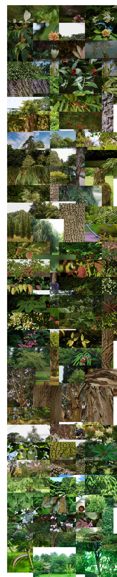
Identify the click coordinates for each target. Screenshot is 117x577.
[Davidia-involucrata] (28, 443)
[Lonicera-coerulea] (54, 77)
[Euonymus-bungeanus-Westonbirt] (80, 367)
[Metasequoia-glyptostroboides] (28, 479)
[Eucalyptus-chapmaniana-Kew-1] (73, 384)
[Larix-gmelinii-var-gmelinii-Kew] (28, 115)
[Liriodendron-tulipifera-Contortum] (54, 94)
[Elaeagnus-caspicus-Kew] (28, 426)
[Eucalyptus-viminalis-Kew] (21, 369)
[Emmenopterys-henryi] (28, 408)
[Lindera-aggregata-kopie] (99, 496)
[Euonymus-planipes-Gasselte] (80, 243)
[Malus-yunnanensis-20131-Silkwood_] (54, 6)
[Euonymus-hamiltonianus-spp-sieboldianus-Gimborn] (28, 331)
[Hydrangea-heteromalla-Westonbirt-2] (54, 291)
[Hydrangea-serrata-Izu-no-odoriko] (80, 513)
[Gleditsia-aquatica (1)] (28, 541)
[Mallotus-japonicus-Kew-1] (54, 24)
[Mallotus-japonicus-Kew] (21, 24)
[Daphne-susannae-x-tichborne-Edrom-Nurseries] (80, 458)
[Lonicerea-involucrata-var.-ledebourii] (80, 60)
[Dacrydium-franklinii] (28, 461)
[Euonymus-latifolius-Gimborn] (80, 314)
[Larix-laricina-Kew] (80, 113)
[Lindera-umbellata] (80, 95)
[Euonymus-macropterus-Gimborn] (54, 309)
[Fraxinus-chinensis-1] (80, 476)
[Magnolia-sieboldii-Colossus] (80, 496)
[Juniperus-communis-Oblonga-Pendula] (80, 187)
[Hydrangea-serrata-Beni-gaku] (54, 515)
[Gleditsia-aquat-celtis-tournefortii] (54, 548)
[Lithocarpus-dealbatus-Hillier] (80, 77)
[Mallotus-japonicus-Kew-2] (80, 24)
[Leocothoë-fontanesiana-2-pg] (54, 112)
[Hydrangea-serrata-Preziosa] (28, 509)
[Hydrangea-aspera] (54, 533)
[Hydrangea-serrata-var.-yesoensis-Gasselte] (54, 273)
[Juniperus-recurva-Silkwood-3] (28, 151)
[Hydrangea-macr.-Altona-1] (80, 528)
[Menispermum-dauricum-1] (28, 494)
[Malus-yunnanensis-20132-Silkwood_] (28, 6)
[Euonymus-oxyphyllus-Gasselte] (28, 278)
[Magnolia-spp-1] (80, 41)
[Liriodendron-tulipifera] (28, 80)
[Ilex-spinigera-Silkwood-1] (54, 256)
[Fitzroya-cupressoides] (48, 220)
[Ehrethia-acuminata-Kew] (80, 441)
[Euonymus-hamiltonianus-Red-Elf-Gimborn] (28, 349)
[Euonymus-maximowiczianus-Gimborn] (28, 295)
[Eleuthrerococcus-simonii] (80, 423)
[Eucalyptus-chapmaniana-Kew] (47, 386)
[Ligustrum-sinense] (54, 498)
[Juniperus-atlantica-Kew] (21, 204)
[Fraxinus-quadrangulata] (99, 169)
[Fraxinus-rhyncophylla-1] (80, 331)
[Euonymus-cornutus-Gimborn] (80, 349)
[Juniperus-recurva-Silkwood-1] (28, 168)
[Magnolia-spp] (54, 41)
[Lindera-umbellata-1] (28, 98)
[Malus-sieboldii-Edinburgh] (80, 6)
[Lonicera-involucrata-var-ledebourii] (28, 63)
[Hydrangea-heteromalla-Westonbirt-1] (80, 296)
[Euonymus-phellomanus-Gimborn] (28, 260)
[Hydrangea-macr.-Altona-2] (28, 524)
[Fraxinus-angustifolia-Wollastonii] (73, 204)
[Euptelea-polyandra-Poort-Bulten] (28, 243)
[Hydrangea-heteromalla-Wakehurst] (28, 313)
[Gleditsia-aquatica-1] (80, 543)
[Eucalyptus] (99, 387)
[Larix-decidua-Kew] (28, 133)
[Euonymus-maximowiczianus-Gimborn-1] (80, 278)
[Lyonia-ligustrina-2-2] (54, 59)
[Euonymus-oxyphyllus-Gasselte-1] (80, 261)
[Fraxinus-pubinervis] (28, 186)
